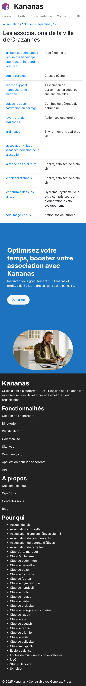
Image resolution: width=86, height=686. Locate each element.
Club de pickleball (22, 605)
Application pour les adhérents (23, 462)
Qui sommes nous (14, 486)
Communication (13, 454)
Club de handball (22, 587)
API (4, 470)
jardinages (12, 131)
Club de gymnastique (25, 583)
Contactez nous (13, 501)
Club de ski (18, 619)
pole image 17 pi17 (18, 215)
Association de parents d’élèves (32, 543)
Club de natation (21, 596)
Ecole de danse (21, 650)
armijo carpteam (16, 76)
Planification (10, 431)
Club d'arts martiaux (24, 552)
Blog (80, 16)
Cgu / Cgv (9, 493)
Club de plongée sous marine (31, 610)
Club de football (21, 578)
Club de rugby (20, 614)
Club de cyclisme (22, 574)
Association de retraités (27, 547)
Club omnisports (22, 646)
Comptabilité (11, 439)
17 (54, 24)
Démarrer (18, 300)
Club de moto (19, 592)
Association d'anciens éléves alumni (35, 534)
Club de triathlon (22, 632)
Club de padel (20, 601)
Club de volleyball (22, 641)
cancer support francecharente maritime (16, 89)
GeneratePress (61, 681)
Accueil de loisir (21, 525)
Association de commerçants (30, 538)
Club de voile (19, 637)
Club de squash (21, 623)
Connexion (64, 16)
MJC (13, 659)
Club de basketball (23, 565)
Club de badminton (23, 561)
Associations (12, 24)
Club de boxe (19, 570)
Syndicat (16, 668)
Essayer (7, 16)
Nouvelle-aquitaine (37, 24)
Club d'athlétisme (22, 556)
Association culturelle (25, 529)
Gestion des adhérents (18, 416)
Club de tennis (20, 628)
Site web (8, 446)
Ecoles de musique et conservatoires (36, 655)
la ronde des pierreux (20, 164)
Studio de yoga (20, 664)
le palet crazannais (18, 178)
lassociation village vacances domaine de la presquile (22, 150)
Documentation (41, 16)
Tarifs (22, 16)
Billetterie (9, 423)
